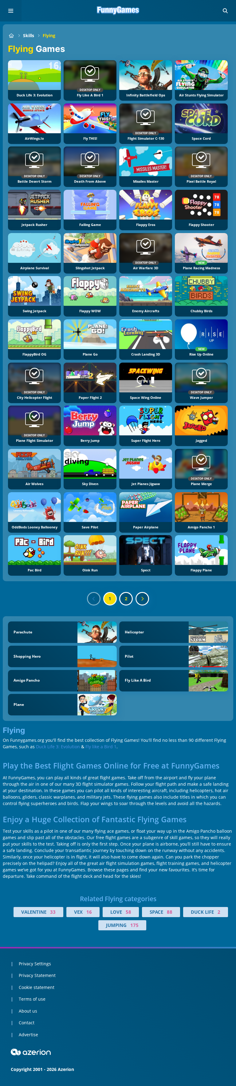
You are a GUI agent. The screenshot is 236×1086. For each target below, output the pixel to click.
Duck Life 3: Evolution (58, 746)
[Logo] (118, 10)
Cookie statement (36, 987)
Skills (28, 35)
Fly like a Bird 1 (100, 746)
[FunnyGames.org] (11, 35)
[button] (225, 10)
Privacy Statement (37, 975)
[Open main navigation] (11, 10)
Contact (26, 1023)
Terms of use (32, 999)
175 (134, 925)
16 (89, 912)
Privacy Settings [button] (35, 964)
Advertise (28, 1034)
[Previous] (93, 598)
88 (169, 912)
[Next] (142, 598)
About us (28, 1011)
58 (128, 912)
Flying (49, 35)
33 (53, 912)
